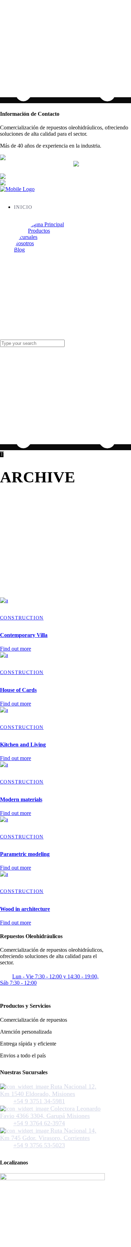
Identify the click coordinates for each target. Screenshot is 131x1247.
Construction (22, 618)
